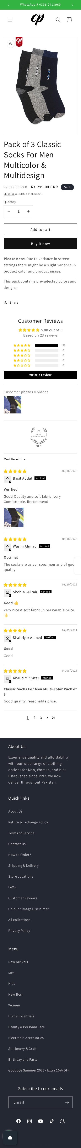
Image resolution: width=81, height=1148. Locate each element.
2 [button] (34, 717)
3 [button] (41, 717)
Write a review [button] (40, 375)
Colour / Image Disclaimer (28, 909)
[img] (15, 471)
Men (11, 972)
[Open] (10, 1138)
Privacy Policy (19, 930)
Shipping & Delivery (23, 865)
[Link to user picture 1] (14, 517)
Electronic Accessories (26, 1037)
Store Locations (20, 876)
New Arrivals (18, 962)
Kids (11, 983)
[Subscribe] (66, 1102)
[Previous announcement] (8, 4)
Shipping (9, 193)
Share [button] (14, 302)
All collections (19, 919)
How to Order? (19, 854)
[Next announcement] (72, 4)
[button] (10, 19)
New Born (16, 994)
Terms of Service (21, 833)
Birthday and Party (23, 1059)
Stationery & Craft (22, 1048)
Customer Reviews (22, 898)
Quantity (10, 202)
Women (14, 1005)
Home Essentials (21, 1016)
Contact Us (17, 844)
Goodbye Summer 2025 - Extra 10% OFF (39, 1070)
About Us (15, 811)
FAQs (12, 887)
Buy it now (40, 243)
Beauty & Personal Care (26, 1027)
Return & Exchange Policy (28, 822)
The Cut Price (45, 1145)
